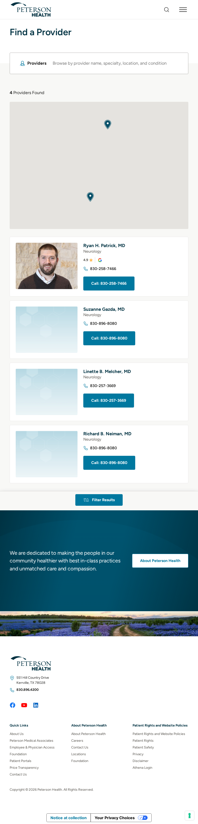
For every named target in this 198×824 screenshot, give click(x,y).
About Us (17, 734)
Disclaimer (140, 761)
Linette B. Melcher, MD (107, 371)
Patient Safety (143, 747)
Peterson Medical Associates (31, 741)
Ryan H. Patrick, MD (104, 245)
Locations (78, 754)
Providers (36, 63)
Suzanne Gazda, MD (104, 309)
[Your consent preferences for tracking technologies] (189, 815)
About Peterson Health (160, 560)
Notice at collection (68, 817)
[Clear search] (175, 63)
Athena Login (142, 768)
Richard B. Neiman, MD (107, 433)
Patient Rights (143, 741)
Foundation (18, 754)
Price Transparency (24, 768)
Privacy (138, 754)
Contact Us (18, 774)
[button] (90, 197)
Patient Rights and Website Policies (159, 734)
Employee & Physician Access (32, 747)
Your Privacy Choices (115, 817)
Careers (77, 741)
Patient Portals (20, 761)
